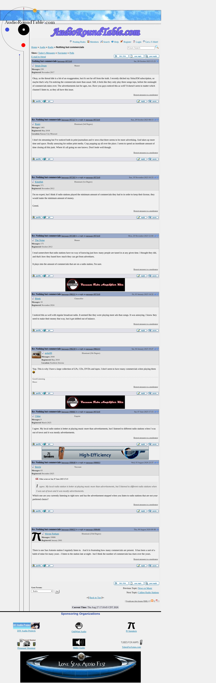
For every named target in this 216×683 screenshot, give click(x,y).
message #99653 (69, 529)
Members (94, 42)
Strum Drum (41, 65)
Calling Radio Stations (148, 592)
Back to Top (95, 597)
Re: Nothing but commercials (46, 119)
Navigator (62, 53)
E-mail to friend (38, 56)
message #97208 (69, 236)
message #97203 (69, 177)
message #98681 (69, 412)
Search (106, 42)
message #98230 (69, 349)
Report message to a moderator (146, 95)
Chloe (38, 416)
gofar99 (48, 353)
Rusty (37, 124)
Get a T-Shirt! (151, 42)
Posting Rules (79, 42)
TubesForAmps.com (131, 647)
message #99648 (69, 462)
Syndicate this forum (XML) (137, 601)
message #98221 (69, 294)
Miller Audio (79, 648)
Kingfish (39, 182)
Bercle (38, 467)
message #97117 (68, 120)
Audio (42, 47)
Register (127, 42)
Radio (50, 47)
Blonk (38, 298)
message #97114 (64, 61)
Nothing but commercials (44, 61)
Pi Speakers (131, 631)
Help (116, 42)
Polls (72, 53)
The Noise (40, 240)
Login (138, 42)
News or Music (145, 588)
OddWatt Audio (79, 631)
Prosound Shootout (26, 648)
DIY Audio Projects (26, 631)
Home (34, 47)
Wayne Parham (52, 534)
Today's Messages (46, 53)
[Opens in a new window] (80, 682)
